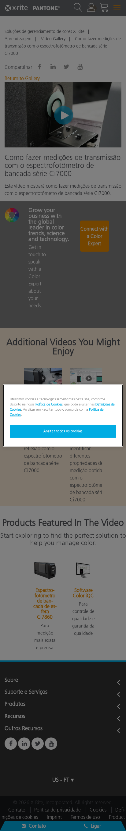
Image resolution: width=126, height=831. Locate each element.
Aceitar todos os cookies (63, 431)
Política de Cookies (48, 404)
